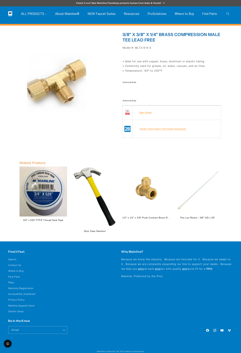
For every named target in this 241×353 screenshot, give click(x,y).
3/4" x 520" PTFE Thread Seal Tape (43, 220)
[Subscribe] (63, 330)
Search (12, 259)
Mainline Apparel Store (21, 305)
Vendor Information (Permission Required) (163, 129)
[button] (227, 13)
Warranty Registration (20, 288)
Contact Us (14, 265)
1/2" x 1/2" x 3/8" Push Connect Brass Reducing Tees (152, 217)
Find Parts (14, 276)
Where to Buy (16, 271)
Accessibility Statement (22, 294)
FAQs (11, 282)
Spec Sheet (146, 112)
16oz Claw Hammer (95, 231)
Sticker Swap (16, 311)
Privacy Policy (16, 299)
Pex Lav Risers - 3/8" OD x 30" (197, 217)
